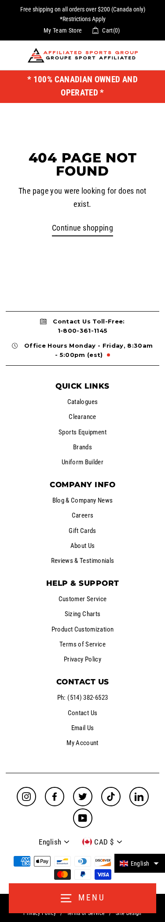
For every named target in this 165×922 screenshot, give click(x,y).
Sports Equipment (82, 432)
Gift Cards (82, 531)
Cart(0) (111, 30)
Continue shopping (82, 227)
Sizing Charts (83, 614)
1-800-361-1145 (83, 330)
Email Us (82, 728)
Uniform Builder (82, 462)
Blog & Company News (82, 500)
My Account (82, 743)
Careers (83, 515)
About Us (82, 546)
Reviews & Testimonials (82, 561)
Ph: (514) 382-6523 (82, 698)
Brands (82, 447)
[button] (139, 863)
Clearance (82, 417)
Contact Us (83, 713)
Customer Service (83, 599)
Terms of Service (82, 644)
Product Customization (82, 629)
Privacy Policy (82, 659)
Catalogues (82, 402)
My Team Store (63, 30)
